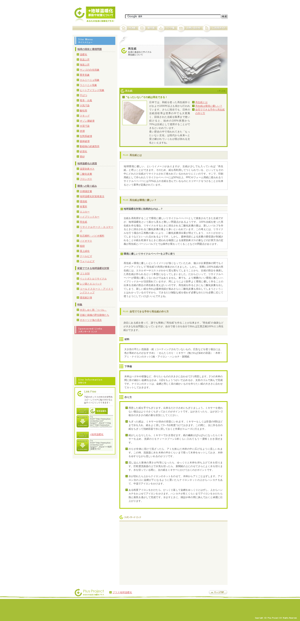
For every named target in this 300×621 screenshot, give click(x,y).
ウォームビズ (87, 261)
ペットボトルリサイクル (93, 278)
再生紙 (83, 221)
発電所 (83, 206)
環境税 (83, 201)
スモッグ (85, 115)
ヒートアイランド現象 (92, 90)
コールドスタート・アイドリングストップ (96, 290)
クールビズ (86, 256)
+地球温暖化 (96, 434)
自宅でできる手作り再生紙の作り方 (210, 111)
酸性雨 (83, 110)
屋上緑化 (85, 251)
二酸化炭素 (86, 173)
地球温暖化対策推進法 (92, 196)
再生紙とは (201, 102)
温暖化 (83, 54)
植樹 (82, 246)
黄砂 (82, 156)
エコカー (85, 211)
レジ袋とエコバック (91, 283)
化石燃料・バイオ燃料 (92, 235)
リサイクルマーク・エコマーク (96, 229)
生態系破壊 (86, 136)
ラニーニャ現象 (88, 85)
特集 (79, 304)
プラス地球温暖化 (122, 592)
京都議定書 (86, 191)
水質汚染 (85, 126)
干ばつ (83, 95)
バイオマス (86, 240)
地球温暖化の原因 (87, 163)
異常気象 (85, 74)
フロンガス (86, 179)
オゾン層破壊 (87, 120)
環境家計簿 (86, 297)
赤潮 (82, 131)
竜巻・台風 (86, 100)
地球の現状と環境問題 (89, 49)
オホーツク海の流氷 (91, 320)
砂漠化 (83, 151)
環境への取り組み (87, 186)
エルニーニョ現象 (89, 80)
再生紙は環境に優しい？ (208, 106)
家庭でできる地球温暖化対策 (93, 268)
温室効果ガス (87, 168)
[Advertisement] (155, 552)
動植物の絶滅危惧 (89, 146)
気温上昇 (85, 59)
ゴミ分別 (85, 273)
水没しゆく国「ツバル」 (93, 309)
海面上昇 (85, 64)
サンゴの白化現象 (89, 69)
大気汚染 (85, 105)
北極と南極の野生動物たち (94, 315)
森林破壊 (85, 141)
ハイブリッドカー (89, 216)
